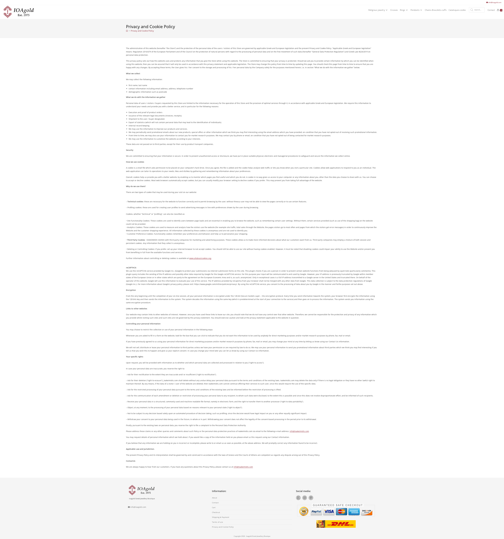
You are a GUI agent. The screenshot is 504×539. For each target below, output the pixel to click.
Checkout (216, 512)
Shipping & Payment (220, 517)
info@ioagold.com (494, 2)
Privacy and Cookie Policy (142, 30)
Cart (214, 507)
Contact (215, 502)
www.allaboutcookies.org (200, 258)
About (214, 498)
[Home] (127, 30)
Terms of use (217, 522)
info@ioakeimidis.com (299, 431)
